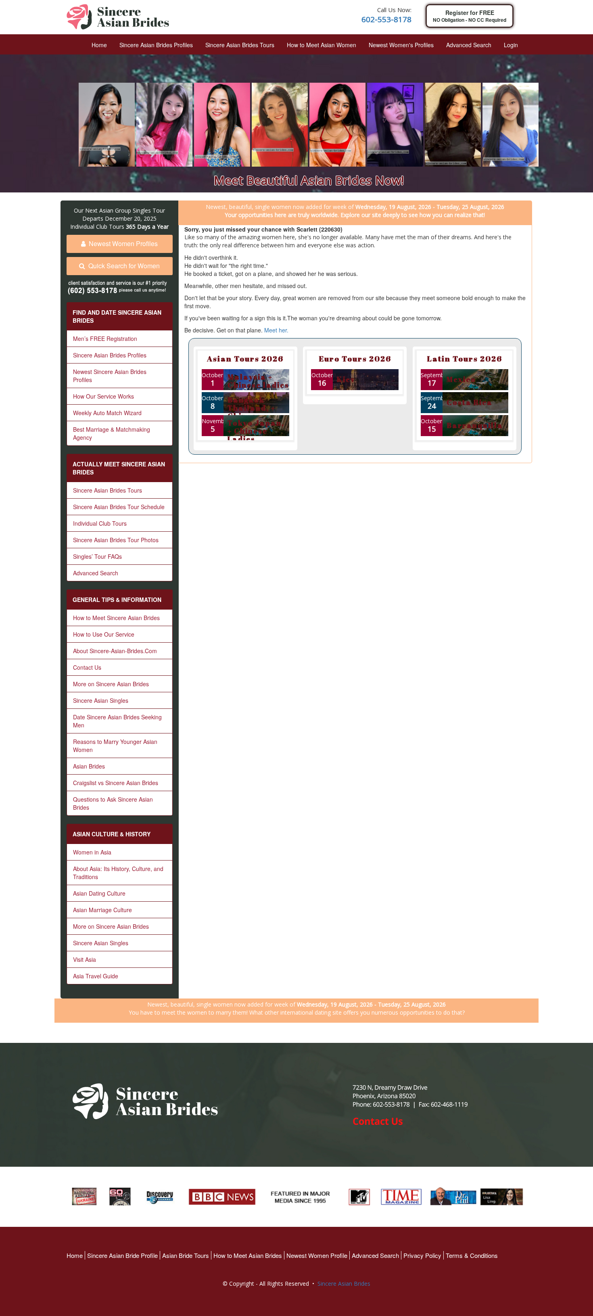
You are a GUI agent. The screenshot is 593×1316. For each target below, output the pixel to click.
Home (99, 45)
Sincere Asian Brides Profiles (156, 45)
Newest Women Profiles (123, 243)
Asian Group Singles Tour (132, 210)
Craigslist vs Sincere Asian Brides (115, 783)
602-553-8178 (386, 19)
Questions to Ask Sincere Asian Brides (113, 803)
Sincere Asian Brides (343, 1283)
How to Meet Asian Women (321, 45)
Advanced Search (468, 45)
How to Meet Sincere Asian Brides (116, 618)
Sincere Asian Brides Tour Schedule (119, 507)
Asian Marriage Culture (102, 910)
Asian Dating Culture (99, 893)
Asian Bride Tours (185, 1255)
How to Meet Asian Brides (247, 1255)
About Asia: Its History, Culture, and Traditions (118, 873)
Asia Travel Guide (95, 976)
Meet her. (276, 330)
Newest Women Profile (316, 1255)
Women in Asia (92, 852)
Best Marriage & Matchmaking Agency (111, 433)
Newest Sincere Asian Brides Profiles (109, 376)
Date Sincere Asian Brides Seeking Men (117, 721)
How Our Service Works (103, 396)
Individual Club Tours (100, 523)
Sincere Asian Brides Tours (239, 45)
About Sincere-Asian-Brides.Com (115, 651)
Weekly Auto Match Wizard (107, 413)
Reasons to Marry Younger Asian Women (115, 745)
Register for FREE (469, 15)
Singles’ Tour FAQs (97, 556)
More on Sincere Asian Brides (111, 684)
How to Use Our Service (103, 634)
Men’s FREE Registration (105, 338)
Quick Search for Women (124, 265)
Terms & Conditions (472, 1255)
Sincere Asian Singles (100, 700)
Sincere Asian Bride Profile (122, 1255)
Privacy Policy (422, 1255)
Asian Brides (89, 766)
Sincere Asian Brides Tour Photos (116, 540)
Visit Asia (84, 959)
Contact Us (87, 667)
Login (511, 45)
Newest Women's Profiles (401, 45)
